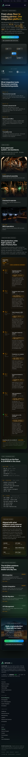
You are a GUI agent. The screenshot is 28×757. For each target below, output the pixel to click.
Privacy (3, 752)
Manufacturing (4, 715)
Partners (3, 729)
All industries (4, 721)
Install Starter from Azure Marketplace (14, 644)
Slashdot (18, 754)
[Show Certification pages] (22, 1)
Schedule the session (14, 640)
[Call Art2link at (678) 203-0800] (1, 1)
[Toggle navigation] (25, 5)
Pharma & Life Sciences (6, 719)
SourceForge (11, 754)
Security (12, 752)
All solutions (3, 705)
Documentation (4, 735)
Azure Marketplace (5, 739)
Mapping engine (4, 686)
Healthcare (3, 711)
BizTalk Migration (5, 697)
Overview (3, 681)
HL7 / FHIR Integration (6, 701)
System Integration (5, 703)
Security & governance (6, 690)
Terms (7, 752)
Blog (2, 737)
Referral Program (5, 731)
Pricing (2, 692)
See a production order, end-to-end (10, 40)
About (2, 727)
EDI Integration (4, 699)
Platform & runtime (5, 683)
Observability (4, 688)
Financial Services (5, 713)
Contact (3, 733)
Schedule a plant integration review (10, 37)
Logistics (3, 717)
